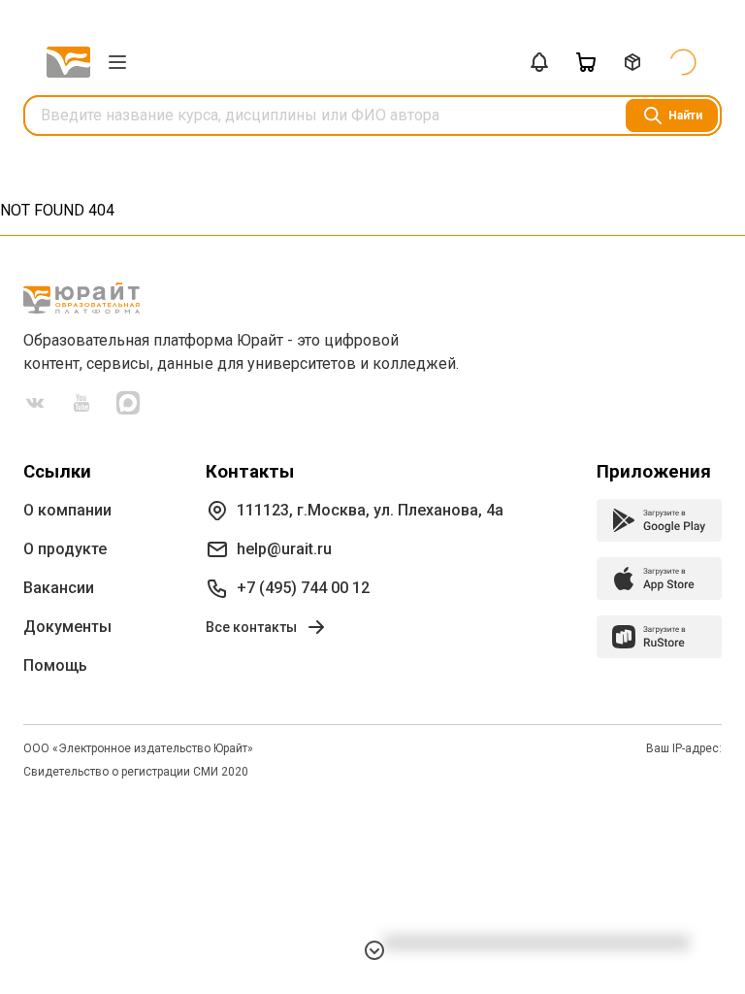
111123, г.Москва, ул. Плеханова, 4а (370, 510)
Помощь (55, 665)
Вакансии (58, 588)
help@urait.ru (284, 549)
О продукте (65, 549)
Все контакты (251, 627)
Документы (67, 626)
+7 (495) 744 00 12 (303, 588)
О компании (67, 510)
